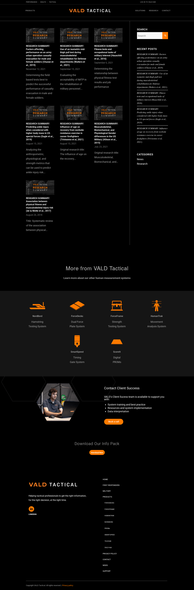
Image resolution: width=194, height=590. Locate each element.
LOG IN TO (148, 2)
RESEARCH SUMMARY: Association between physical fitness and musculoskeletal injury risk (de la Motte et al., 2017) (39, 204)
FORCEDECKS (109, 503)
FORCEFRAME (109, 509)
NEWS (105, 565)
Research (142, 163)
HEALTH (43, 2)
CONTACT (107, 559)
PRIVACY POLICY (110, 554)
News (140, 159)
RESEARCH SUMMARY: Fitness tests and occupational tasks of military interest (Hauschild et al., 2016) (108, 52)
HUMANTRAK (109, 516)
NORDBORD (109, 522)
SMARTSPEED (110, 535)
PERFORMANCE (31, 2)
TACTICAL (52, 2)
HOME (105, 479)
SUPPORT (107, 571)
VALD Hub (108, 547)
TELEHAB (108, 541)
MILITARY (107, 491)
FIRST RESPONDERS (111, 485)
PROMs (107, 528)
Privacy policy (67, 585)
